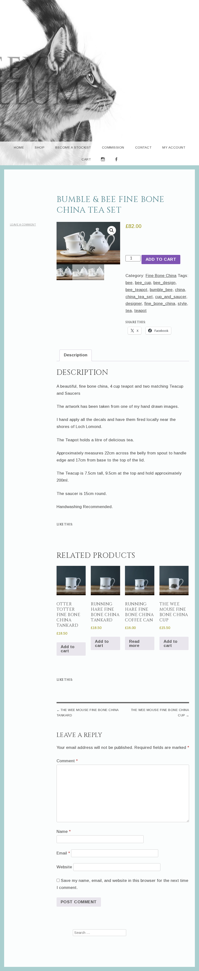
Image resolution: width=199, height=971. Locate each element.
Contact (143, 147)
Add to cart (161, 259)
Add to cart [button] (68, 649)
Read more (134, 643)
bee (129, 282)
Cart (86, 159)
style (182, 303)
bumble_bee (161, 289)
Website (64, 867)
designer (133, 303)
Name (64, 831)
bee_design (164, 282)
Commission (113, 147)
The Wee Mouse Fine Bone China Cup (160, 712)
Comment (67, 761)
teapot (140, 310)
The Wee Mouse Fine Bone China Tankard (88, 712)
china (180, 289)
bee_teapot (136, 289)
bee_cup (143, 282)
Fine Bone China (161, 275)
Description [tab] (75, 355)
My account (173, 147)
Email (63, 853)
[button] (111, 230)
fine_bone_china (159, 303)
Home (19, 147)
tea (128, 310)
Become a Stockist (73, 147)
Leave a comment (23, 224)
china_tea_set (139, 296)
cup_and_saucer (170, 296)
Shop (39, 147)
